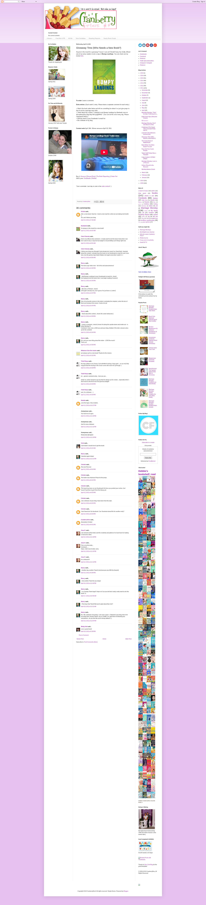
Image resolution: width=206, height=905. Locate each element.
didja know (145, 200)
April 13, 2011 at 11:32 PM (88, 426)
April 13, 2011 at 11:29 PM (88, 416)
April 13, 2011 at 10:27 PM (88, 405)
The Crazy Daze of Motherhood (147, 141)
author (153, 191)
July (143, 103)
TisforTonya (84, 361)
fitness (140, 202)
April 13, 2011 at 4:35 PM (88, 280)
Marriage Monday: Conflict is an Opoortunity (152, 381)
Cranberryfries (85, 519)
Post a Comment (84, 635)
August (144, 100)
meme (146, 210)
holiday (155, 204)
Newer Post (80, 639)
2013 (142, 83)
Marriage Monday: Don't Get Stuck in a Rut (149, 123)
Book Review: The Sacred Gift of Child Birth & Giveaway (153, 372)
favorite (152, 200)
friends (147, 202)
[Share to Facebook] (101, 202)
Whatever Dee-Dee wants (89, 350)
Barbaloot (84, 226)
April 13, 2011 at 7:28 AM (88, 220)
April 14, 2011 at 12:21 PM (88, 458)
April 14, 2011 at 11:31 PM (88, 562)
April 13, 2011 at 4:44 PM (88, 305)
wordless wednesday (147, 220)
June (143, 105)
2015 (142, 78)
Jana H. (83, 530)
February (144, 175)
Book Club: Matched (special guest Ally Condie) (153, 319)
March (144, 172)
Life (157, 206)
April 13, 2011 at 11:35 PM (88, 437)
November (145, 93)
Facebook (143, 56)
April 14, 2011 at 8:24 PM (88, 469)
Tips (143, 218)
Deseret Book (91, 176)
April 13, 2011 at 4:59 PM (88, 316)
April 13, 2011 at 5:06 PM (88, 345)
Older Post (128, 639)
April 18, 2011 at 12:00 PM (88, 621)
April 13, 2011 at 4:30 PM (88, 268)
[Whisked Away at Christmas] (145, 771)
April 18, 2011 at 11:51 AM (88, 606)
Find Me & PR (60, 38)
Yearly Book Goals (109, 38)
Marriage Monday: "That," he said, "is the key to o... (150, 113)
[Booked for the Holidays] (141, 629)
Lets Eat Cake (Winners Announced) (148, 133)
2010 (142, 180)
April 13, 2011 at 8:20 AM (88, 230)
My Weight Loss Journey (147, 232)
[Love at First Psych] (145, 732)
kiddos (151, 206)
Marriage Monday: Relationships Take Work (153, 308)
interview (143, 205)
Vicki (82, 443)
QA (143, 212)
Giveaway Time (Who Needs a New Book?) (149, 137)
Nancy (83, 263)
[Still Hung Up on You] (153, 713)
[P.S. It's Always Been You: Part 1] (145, 706)
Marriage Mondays (145, 230)
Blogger (126, 891)
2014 (142, 80)
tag (149, 216)
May (143, 108)
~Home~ (49, 38)
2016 (142, 75)
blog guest (142, 193)
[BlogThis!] (97, 202)
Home (104, 639)
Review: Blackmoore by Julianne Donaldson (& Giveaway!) (153, 330)
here (82, 56)
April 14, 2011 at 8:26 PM (88, 514)
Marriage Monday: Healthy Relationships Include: (153, 404)
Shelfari (94, 178)
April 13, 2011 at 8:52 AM (88, 243)
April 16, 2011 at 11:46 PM (88, 583)
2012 (142, 85)
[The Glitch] (145, 655)
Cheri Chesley (85, 236)
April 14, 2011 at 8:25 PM (88, 492)
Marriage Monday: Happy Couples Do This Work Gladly (152, 393)
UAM (147, 218)
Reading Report (143, 214)
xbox (139, 222)
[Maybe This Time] (149, 655)
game (139, 204)
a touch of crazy (143, 191)
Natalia (83, 400)
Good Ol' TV (143, 242)
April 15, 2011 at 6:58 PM (88, 572)
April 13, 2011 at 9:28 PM (88, 368)
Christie (83, 464)
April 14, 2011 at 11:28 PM (88, 537)
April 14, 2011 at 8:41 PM (88, 524)
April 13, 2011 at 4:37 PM (88, 293)
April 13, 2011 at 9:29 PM (88, 384)
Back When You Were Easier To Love (148, 145)
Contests (142, 198)
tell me (155, 216)
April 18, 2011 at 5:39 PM (88, 631)
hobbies (146, 204)
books (155, 193)
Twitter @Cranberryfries (147, 61)
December (145, 90)
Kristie (83, 211)
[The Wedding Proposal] (145, 642)
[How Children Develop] (141, 740)
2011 (142, 88)
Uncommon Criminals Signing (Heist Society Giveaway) (153, 340)
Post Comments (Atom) (91, 642)
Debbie (155, 198)
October (144, 95)
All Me (70, 38)
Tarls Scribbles (81, 38)
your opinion (146, 222)
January (144, 177)
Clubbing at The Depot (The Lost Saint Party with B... (148, 128)
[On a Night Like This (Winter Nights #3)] (149, 713)
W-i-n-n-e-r (145, 120)
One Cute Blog (148, 864)
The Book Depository (103, 176)
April (143, 110)
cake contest (106, 186)
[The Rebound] (145, 713)
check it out (149, 196)
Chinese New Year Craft (153, 348)
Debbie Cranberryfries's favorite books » (146, 801)
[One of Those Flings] (145, 700)
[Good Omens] (149, 616)
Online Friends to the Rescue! (148, 166)
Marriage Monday (149, 208)
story (143, 216)
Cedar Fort (114, 176)
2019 (142, 73)
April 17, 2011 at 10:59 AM (88, 596)
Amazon (83, 176)
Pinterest (142, 58)
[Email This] (95, 202)
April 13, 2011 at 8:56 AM (88, 257)
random (151, 212)
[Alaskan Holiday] (141, 558)
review (155, 214)
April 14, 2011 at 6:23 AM (88, 448)
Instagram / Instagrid (146, 63)
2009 (142, 183)
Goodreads (87, 178)
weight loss (154, 218)
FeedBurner (151, 461)
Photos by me (144, 238)
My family (154, 210)
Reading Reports (94, 38)
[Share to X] (99, 202)
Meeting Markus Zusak (148, 169)
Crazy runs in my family (147, 240)
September (145, 98)
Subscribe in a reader (148, 442)
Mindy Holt (84, 626)
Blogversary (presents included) (152, 359)
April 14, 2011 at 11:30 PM (88, 551)
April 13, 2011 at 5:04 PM (88, 332)
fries (154, 202)
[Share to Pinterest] (103, 202)
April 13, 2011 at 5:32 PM (88, 355)
